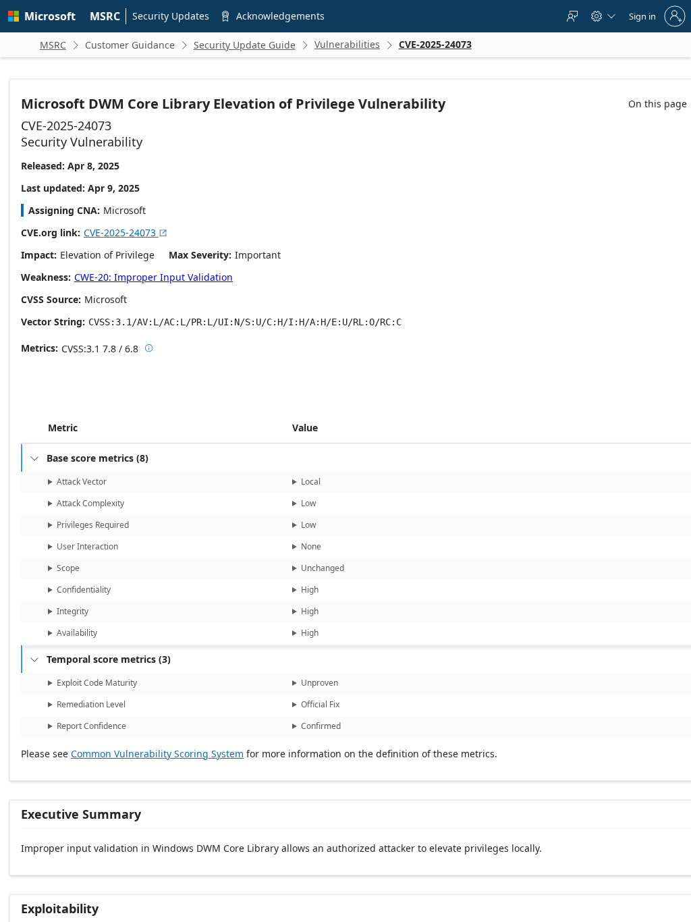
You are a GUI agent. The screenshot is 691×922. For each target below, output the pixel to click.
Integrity (72, 611)
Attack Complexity (90, 503)
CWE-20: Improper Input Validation (153, 277)
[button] (289, 428)
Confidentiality (84, 589)
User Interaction (87, 546)
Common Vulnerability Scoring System (157, 753)
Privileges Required (93, 525)
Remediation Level (91, 704)
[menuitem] (105, 16)
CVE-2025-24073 (126, 232)
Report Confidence (91, 726)
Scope (68, 568)
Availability (77, 633)
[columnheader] (167, 428)
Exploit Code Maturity (97, 682)
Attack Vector (82, 481)
